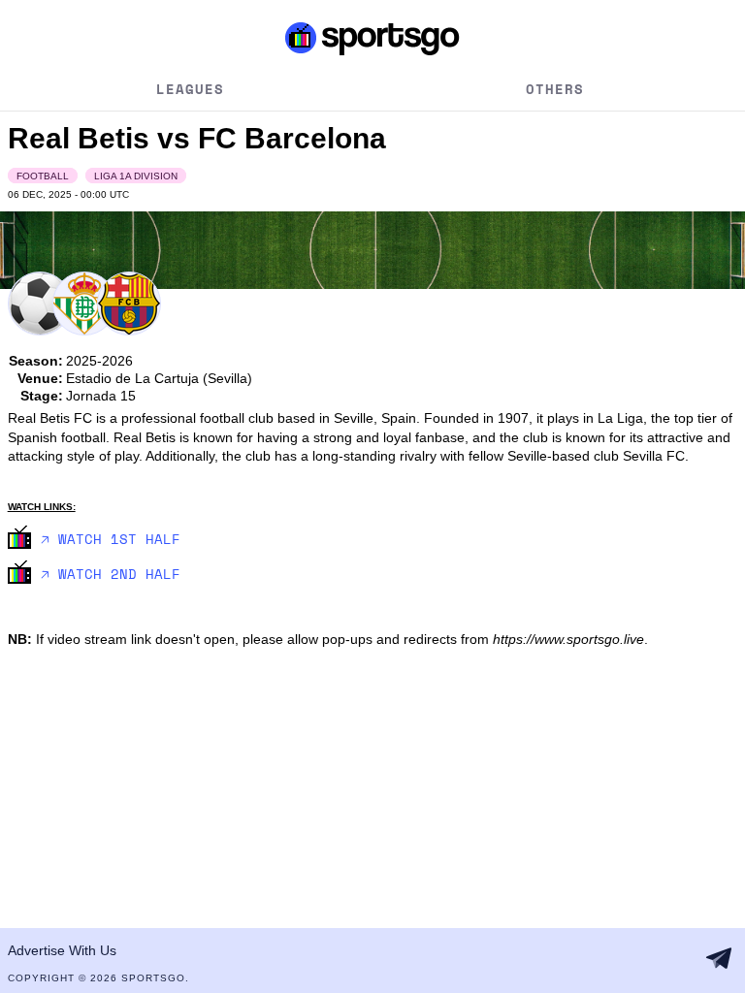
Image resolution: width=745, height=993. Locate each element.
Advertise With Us (62, 950)
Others (555, 89)
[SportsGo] (373, 37)
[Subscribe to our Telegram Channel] (718, 958)
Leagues (190, 89)
